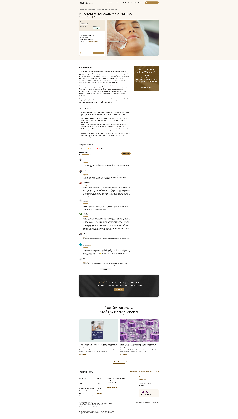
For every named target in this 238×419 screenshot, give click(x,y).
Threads (81, 383)
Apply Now (119, 289)
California (99, 381)
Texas (98, 390)
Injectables (91, 41)
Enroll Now (98, 53)
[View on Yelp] (80, 200)
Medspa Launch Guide (112, 382)
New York (99, 388)
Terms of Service (146, 402)
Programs (109, 2)
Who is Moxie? (138, 2)
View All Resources (119, 361)
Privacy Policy (139, 402)
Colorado (99, 383)
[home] (86, 2)
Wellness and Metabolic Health (86, 395)
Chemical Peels (82, 378)
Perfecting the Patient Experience (115, 385)
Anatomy (96, 41)
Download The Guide (146, 87)
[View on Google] (80, 159)
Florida (99, 386)
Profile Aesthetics (91, 9)
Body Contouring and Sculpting (86, 386)
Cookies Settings (155, 402)
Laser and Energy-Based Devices (87, 388)
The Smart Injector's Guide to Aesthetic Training (116, 379)
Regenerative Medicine (84, 390)
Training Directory (83, 9)
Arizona (99, 378)
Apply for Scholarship (86, 53)
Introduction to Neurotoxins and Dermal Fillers (106, 9)
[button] (118, 2)
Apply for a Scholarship (151, 2)
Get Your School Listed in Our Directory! (146, 384)
